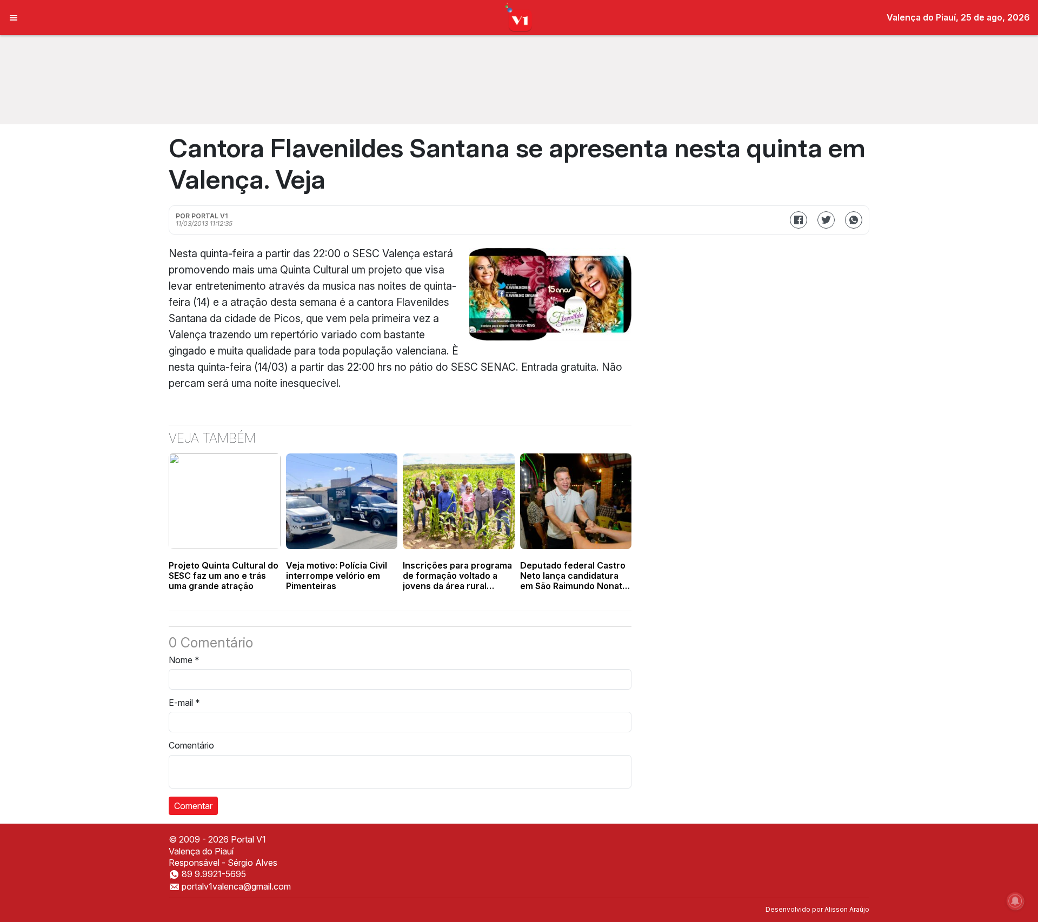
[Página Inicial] (519, 16)
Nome (184, 660)
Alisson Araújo (846, 909)
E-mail (184, 702)
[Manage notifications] (1015, 901)
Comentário (191, 745)
